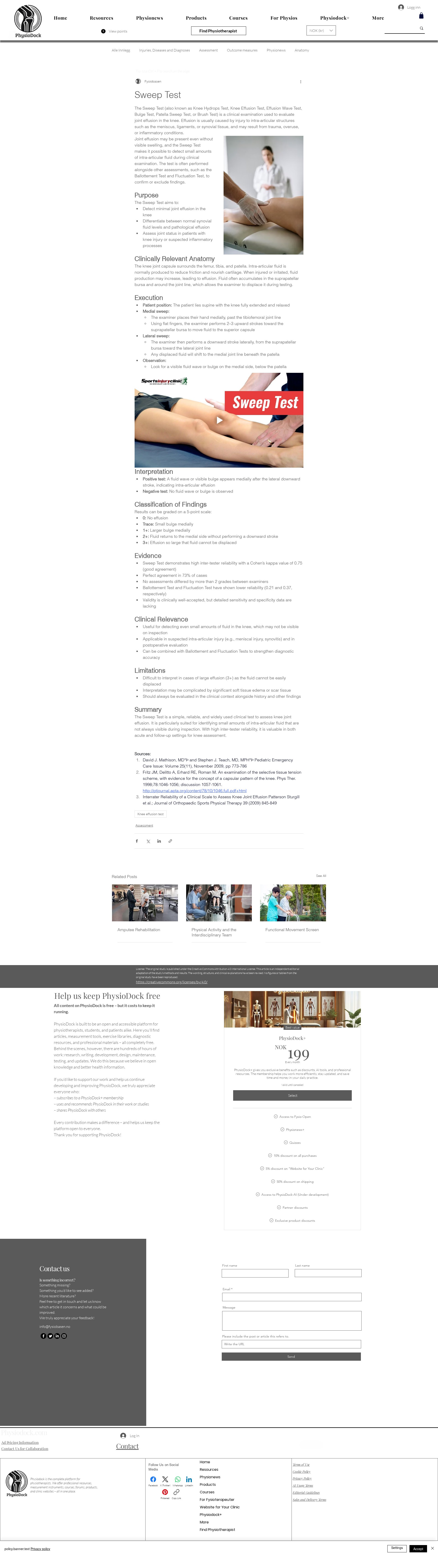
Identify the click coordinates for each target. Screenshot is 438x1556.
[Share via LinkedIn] (159, 841)
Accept (418, 1548)
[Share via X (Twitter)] (148, 841)
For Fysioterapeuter (217, 1499)
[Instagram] (64, 1336)
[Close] (432, 1548)
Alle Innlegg (121, 50)
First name (229, 1265)
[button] (321, 30)
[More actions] (300, 81)
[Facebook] (43, 1336)
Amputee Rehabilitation (138, 929)
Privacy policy (40, 1548)
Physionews (276, 50)
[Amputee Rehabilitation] (145, 902)
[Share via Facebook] (137, 841)
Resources (209, 1469)
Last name (302, 1265)
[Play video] (219, 420)
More (204, 1522)
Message (229, 1307)
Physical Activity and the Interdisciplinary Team (214, 932)
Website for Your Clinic (220, 1507)
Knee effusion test (151, 814)
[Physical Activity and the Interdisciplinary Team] (219, 902)
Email (226, 1289)
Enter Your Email (234, 1441)
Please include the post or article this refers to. (255, 1336)
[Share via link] (170, 841)
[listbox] (321, 30)
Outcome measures (242, 50)
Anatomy (302, 50)
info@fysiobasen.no (54, 1326)
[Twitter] (50, 1336)
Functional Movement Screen (292, 929)
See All (321, 876)
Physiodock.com (24, 1432)
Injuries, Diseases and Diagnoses (164, 50)
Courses (207, 1492)
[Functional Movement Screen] (293, 902)
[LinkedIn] (57, 1336)
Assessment (208, 50)
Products (208, 1484)
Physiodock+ (211, 1514)
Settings (397, 1547)
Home (205, 1462)
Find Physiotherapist (217, 1529)
